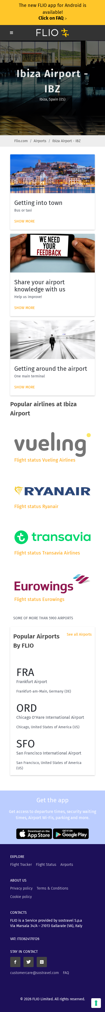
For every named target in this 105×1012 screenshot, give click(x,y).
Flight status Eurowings (39, 599)
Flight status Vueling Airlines (44, 460)
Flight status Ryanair (36, 506)
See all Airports (79, 634)
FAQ (66, 973)
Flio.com (21, 141)
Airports (40, 141)
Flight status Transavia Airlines (47, 553)
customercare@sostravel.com (34, 973)
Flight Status (46, 864)
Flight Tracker (21, 864)
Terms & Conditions (52, 888)
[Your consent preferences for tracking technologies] (96, 1003)
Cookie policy (21, 897)
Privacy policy (21, 888)
